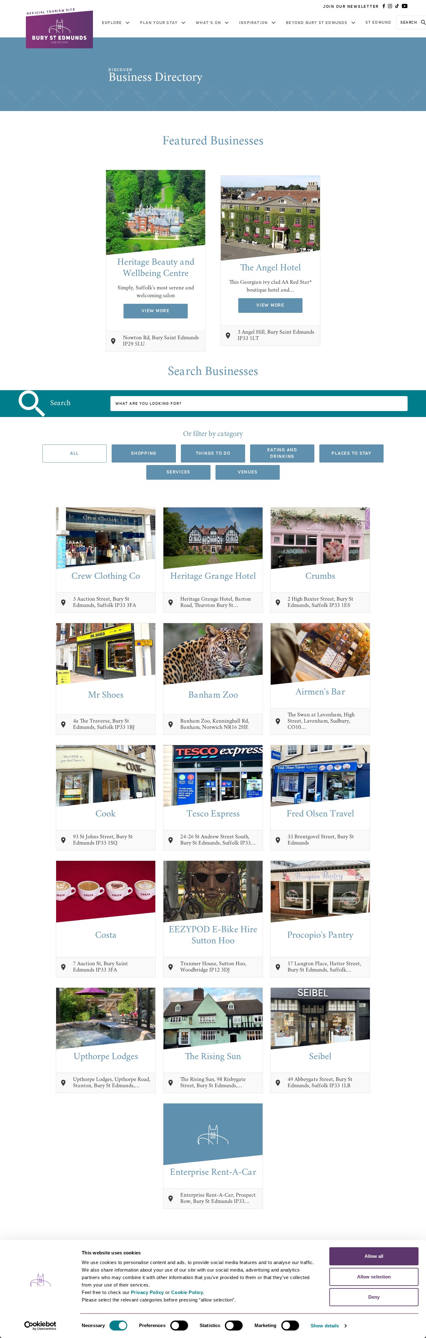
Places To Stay (351, 453)
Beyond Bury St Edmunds (316, 23)
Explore (112, 23)
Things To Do (213, 453)
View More (156, 311)
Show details (325, 1325)
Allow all (374, 1256)
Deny (374, 1297)
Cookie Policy (187, 1292)
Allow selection (374, 1276)
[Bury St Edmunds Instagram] (390, 6)
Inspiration (253, 23)
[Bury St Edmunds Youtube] (405, 6)
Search (60, 403)
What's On (208, 23)
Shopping (144, 453)
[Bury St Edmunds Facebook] (384, 6)
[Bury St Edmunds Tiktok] (397, 6)
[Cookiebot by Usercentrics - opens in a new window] (40, 1326)
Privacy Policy (147, 1292)
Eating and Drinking (282, 453)
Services (178, 472)
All (74, 453)
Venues (248, 472)
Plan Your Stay (159, 23)
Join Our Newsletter (351, 6)
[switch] (179, 1326)
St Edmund (378, 22)
